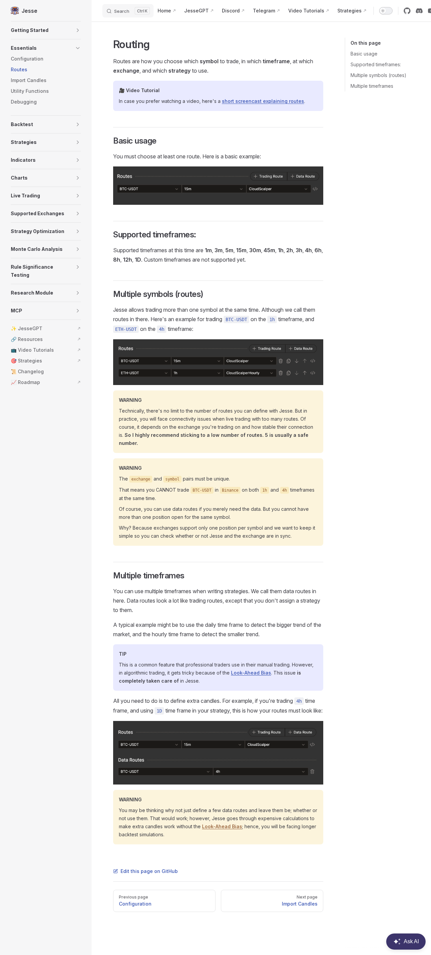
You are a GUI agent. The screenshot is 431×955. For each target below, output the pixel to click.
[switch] (386, 10)
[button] (46, 30)
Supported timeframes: (376, 64)
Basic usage (364, 53)
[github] (407, 11)
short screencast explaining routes (263, 101)
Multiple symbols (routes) (378, 75)
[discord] (419, 11)
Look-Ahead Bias (251, 673)
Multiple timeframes (372, 86)
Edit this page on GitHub (149, 871)
